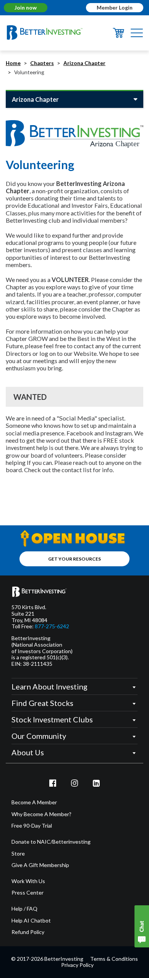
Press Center (27, 893)
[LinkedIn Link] (96, 783)
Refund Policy (27, 932)
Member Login (115, 7)
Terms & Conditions (114, 958)
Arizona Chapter (84, 63)
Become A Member (34, 802)
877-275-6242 (52, 626)
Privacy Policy (77, 965)
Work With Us (28, 881)
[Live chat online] (141, 926)
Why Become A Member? (41, 814)
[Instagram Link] (74, 783)
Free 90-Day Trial (31, 826)
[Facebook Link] (53, 783)
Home (13, 63)
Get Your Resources (74, 559)
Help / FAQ (24, 909)
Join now (26, 7)
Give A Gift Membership (40, 865)
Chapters (42, 63)
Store (18, 854)
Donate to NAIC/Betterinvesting (51, 842)
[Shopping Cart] (118, 35)
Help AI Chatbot (31, 921)
